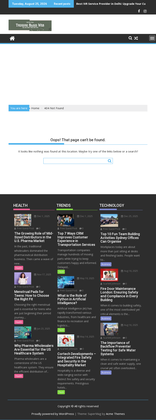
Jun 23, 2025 (43, 328)
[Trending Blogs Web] (12, 38)
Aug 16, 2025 (130, 271)
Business (106, 264)
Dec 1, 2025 (43, 216)
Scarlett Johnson (68, 348)
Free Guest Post (25, 228)
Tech (61, 271)
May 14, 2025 (87, 336)
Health (18, 267)
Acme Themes (115, 414)
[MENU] (152, 38)
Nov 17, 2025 (44, 274)
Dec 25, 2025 (130, 216)
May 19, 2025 (87, 278)
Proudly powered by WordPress (52, 414)
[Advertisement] (78, 73)
